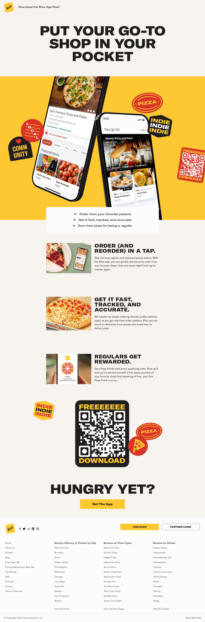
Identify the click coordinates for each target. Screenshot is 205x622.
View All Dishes (161, 608)
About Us (10, 547)
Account (9, 581)
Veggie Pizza (110, 557)
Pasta (156, 581)
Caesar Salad (160, 547)
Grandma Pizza (111, 586)
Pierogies (157, 586)
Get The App (102, 504)
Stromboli (158, 596)
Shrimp (156, 591)
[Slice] (8, 7)
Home (8, 543)
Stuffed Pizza (110, 596)
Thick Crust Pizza (113, 600)
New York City (61, 547)
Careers (9, 552)
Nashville (59, 586)
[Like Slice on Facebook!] (20, 529)
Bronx (57, 557)
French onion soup (162, 571)
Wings (156, 600)
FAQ (7, 576)
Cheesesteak (159, 562)
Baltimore (59, 571)
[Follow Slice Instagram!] (37, 529)
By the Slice (110, 567)
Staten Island (61, 562)
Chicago (58, 576)
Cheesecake (159, 552)
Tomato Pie (109, 581)
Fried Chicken (160, 576)
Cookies (157, 567)
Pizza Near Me (12, 562)
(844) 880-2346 (193, 617)
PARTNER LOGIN (180, 526)
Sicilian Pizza (110, 552)
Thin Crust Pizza (112, 591)
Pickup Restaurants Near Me (19, 567)
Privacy (9, 586)
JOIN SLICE (140, 526)
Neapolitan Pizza (112, 576)
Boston (58, 600)
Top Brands (11, 571)
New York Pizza (111, 547)
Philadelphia (60, 567)
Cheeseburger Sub (162, 557)
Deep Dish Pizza (112, 562)
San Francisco (61, 596)
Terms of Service (13, 591)
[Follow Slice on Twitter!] (24, 529)
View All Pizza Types (114, 608)
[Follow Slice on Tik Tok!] (29, 529)
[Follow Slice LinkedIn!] (33, 529)
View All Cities (61, 608)
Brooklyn (59, 552)
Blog (7, 557)
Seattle (58, 591)
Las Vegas (59, 581)
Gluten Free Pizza (112, 571)
